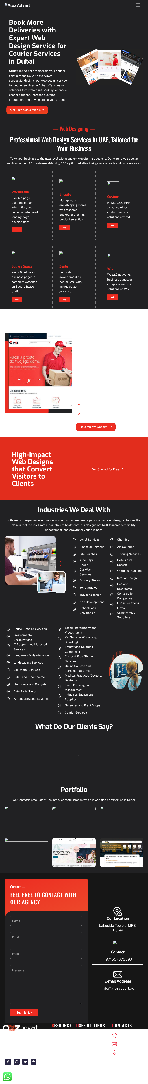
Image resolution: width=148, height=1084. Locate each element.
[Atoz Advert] (17, 5)
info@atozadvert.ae (118, 988)
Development (60, 1048)
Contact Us (87, 1048)
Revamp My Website (93, 427)
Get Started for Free (105, 469)
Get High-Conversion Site (27, 110)
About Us (86, 1041)
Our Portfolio (88, 1035)
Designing (62, 1035)
